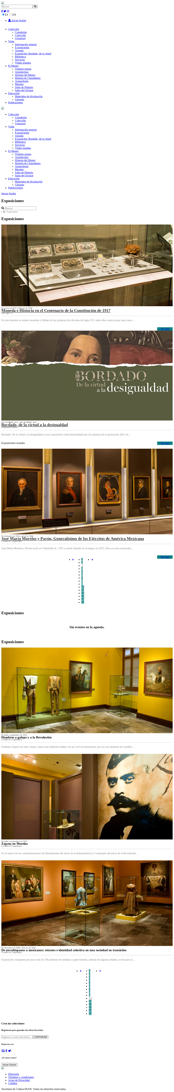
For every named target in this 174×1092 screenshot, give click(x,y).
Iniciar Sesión (18, 20)
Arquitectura (21, 71)
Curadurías (21, 32)
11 (82, 590)
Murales (19, 84)
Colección (13, 29)
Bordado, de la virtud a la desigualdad (34, 425)
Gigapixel (20, 38)
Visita (11, 41)
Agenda (19, 50)
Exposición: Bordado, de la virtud (33, 53)
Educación (14, 93)
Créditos (12, 1083)
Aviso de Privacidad (19, 1080)
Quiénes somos (23, 68)
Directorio (13, 1074)
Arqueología (21, 81)
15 (82, 602)
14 (82, 599)
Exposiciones (22, 47)
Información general (26, 44)
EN (14, 14)
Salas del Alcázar (24, 90)
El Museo (13, 65)
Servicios (20, 59)
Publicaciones (15, 102)
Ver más (165, 328)
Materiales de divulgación (28, 96)
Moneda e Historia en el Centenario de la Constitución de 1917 (55, 310)
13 (82, 596)
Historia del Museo (25, 75)
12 (82, 593)
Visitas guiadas (23, 62)
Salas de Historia (24, 87)
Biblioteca (20, 56)
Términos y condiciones (21, 1077)
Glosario (19, 99)
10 (82, 587)
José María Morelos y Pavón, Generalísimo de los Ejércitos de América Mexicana (72, 538)
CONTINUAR (40, 1037)
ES (6, 14)
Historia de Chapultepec (28, 78)
